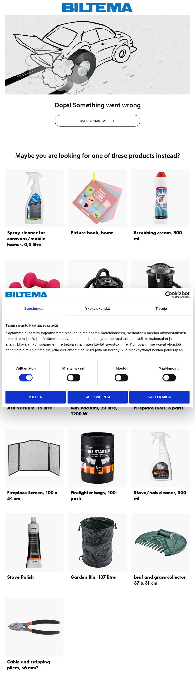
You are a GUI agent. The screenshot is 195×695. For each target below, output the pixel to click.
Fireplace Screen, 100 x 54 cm (32, 495)
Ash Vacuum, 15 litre (29, 408)
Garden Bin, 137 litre (93, 577)
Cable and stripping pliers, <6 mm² (28, 665)
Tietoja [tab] (161, 308)
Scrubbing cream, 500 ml (158, 236)
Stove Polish (20, 577)
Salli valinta (97, 397)
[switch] (73, 377)
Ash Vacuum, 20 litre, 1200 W (94, 411)
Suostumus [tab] (34, 308)
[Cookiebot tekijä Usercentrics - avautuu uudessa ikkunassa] (169, 294)
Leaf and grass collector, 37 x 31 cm (160, 580)
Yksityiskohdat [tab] (97, 308)
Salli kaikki (159, 397)
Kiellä (35, 397)
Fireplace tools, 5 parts (159, 408)
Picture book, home (92, 233)
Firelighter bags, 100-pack (94, 495)
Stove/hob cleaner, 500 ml (160, 495)
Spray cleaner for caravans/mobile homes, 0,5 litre (26, 239)
